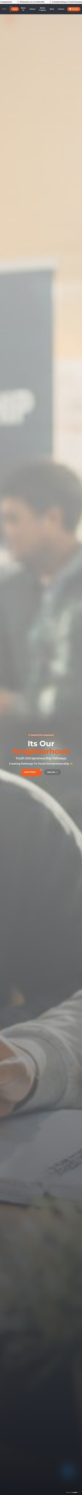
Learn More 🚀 (31, 772)
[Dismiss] (79, 1492)
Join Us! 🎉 (52, 772)
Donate (75, 9)
